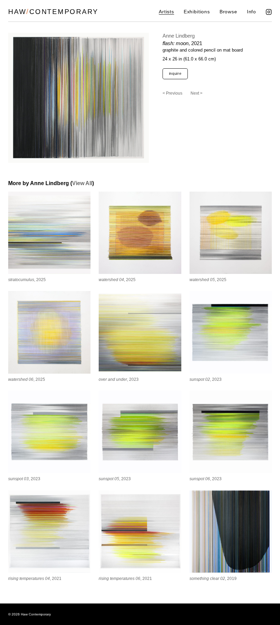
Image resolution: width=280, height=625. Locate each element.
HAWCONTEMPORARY (53, 11)
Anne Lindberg (179, 36)
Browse (228, 11)
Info (251, 11)
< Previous (172, 93)
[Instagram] (269, 12)
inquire (175, 73)
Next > (196, 93)
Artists (166, 11)
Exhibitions (197, 11)
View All (82, 183)
